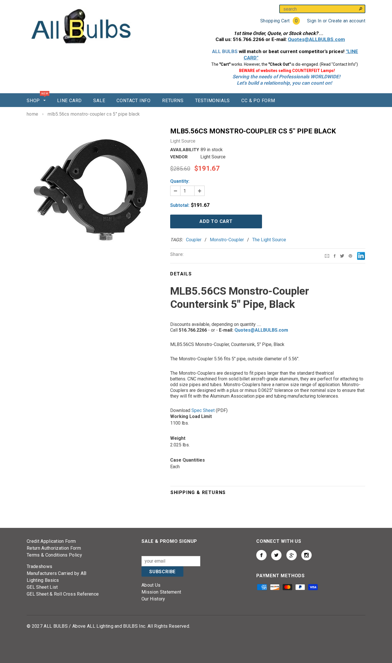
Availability (184, 149)
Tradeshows (39, 566)
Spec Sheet (203, 410)
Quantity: (179, 181)
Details (181, 274)
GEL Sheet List (42, 587)
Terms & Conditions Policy (54, 555)
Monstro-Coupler (227, 239)
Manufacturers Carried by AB (57, 573)
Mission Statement (161, 592)
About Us (151, 585)
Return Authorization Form (54, 548)
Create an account (346, 21)
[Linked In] (361, 255)
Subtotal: (179, 205)
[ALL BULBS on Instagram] (306, 555)
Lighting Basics (43, 580)
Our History (153, 599)
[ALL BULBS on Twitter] (276, 555)
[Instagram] (350, 255)
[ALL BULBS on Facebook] (261, 555)
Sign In (314, 21)
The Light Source (269, 239)
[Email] (327, 255)
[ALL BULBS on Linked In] (291, 555)
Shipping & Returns (198, 492)
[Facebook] (334, 255)
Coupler (193, 239)
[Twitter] (342, 255)
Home (32, 114)
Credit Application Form (51, 541)
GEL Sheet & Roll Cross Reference (63, 594)
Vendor (179, 157)
